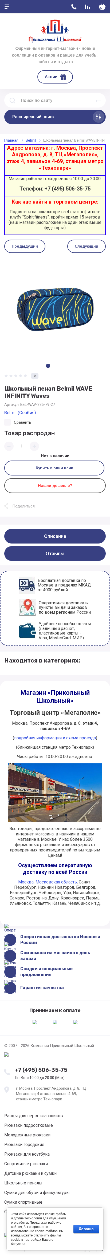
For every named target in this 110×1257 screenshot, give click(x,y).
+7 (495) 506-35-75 (41, 1070)
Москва (26, 882)
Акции (51, 76)
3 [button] (62, 366)
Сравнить (22, 422)
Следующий (86, 246)
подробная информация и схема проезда (55, 737)
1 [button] (48, 366)
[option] (55, 309)
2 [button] (55, 366)
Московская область (56, 882)
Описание (55, 536)
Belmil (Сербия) (20, 412)
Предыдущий (25, 246)
